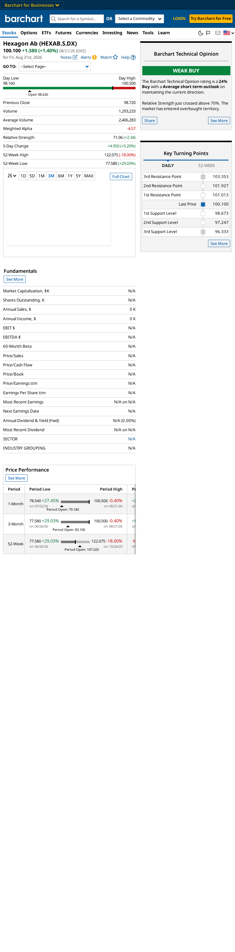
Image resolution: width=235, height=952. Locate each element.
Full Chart (121, 176)
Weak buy (186, 70)
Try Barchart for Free (211, 18)
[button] (229, 33)
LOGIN (179, 18)
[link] (128, 57)
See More (14, 279)
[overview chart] (69, 217)
